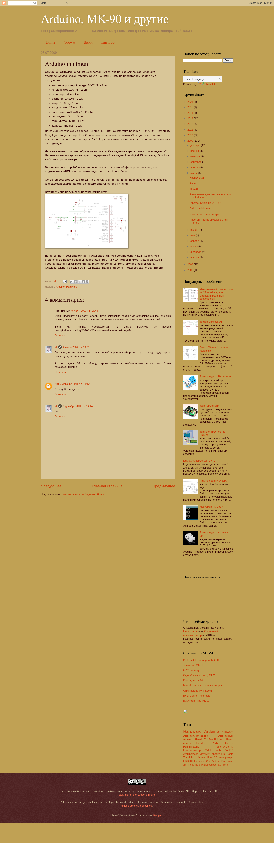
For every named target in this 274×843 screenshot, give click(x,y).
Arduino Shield (192, 739)
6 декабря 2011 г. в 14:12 (75, 383)
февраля (196, 251)
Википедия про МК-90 (196, 700)
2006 (190, 270)
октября (195, 156)
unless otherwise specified (136, 805)
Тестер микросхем (211, 321)
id (56, 347)
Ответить (60, 335)
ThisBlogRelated (213, 739)
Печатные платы (198, 765)
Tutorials (188, 757)
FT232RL (188, 761)
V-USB (229, 750)
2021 (190, 101)
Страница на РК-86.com (197, 690)
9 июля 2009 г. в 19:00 (76, 347)
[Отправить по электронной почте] (72, 282)
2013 (190, 118)
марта (194, 246)
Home (50, 42)
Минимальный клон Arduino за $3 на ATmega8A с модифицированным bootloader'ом (216, 294)
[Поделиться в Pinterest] (87, 282)
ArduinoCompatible (195, 735)
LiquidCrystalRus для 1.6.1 (199, 460)
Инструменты (225, 746)
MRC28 (194, 188)
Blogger (157, 815)
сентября (196, 161)
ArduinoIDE (225, 735)
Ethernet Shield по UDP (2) (205, 202)
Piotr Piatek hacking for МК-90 (201, 660)
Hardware (71, 286)
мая (193, 235)
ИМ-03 (225, 765)
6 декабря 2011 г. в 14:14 (78, 406)
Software (227, 731)
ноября (195, 150)
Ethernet (228, 743)
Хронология (197, 177)
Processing (227, 761)
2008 (190, 264)
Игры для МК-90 (193, 680)
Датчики (205, 753)
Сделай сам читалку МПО (199, 675)
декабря (195, 145)
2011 (190, 129)
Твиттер (108, 42)
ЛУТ (185, 765)
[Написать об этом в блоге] (76, 282)
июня (193, 229)
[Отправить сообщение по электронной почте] (64, 281)
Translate (211, 84)
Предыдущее (164, 486)
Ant (57, 383)
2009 (190, 140)
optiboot (212, 765)
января (195, 257)
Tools (218, 750)
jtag (219, 765)
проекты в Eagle (222, 753)
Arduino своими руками (213, 480)
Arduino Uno (204, 757)
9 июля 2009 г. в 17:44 (84, 310)
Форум (69, 42)
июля (194, 173)
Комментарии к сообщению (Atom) (83, 494)
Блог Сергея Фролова (196, 695)
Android (216, 761)
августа (195, 167)
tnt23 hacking (191, 670)
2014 (190, 112)
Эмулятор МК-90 (193, 665)
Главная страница (107, 486)
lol (195, 757)
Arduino (60, 286)
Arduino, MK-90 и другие (105, 18)
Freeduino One (202, 761)
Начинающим (191, 746)
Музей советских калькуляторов (203, 685)
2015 (190, 107)
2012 (190, 123)
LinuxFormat (190, 631)
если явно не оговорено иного (137, 794)
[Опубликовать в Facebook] (83, 282)
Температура (225, 757)
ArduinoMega (190, 753)
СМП (208, 750)
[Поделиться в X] (79, 282)
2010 (190, 135)
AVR (215, 743)
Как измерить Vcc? (211, 506)
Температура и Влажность (216, 376)
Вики (88, 42)
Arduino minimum (200, 208)
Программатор (192, 750)
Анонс (193, 183)
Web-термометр (209, 405)
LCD (214, 757)
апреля (195, 240)
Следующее (51, 486)
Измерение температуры (204, 214)
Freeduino (201, 743)
